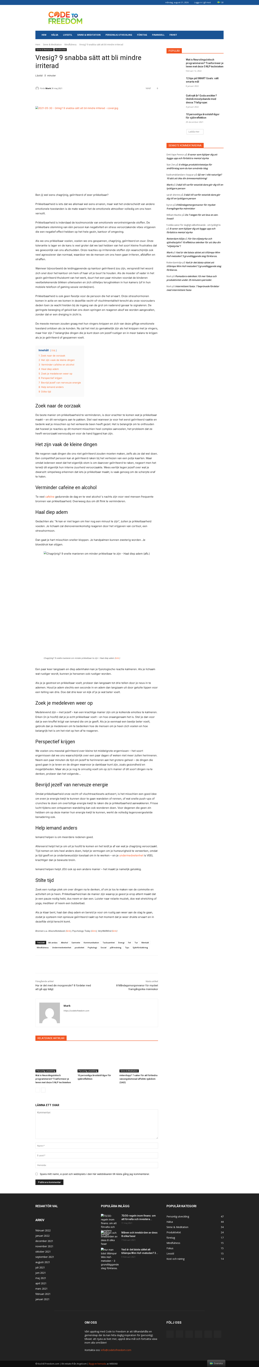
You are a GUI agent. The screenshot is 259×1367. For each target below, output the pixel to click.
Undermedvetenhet (61, 947)
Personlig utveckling (119, 34)
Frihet (173, 34)
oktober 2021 (43, 1251)
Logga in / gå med (202, 2)
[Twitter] (67, 2)
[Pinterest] (55, 2)
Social (103, 947)
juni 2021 (40, 1272)
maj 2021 (40, 1278)
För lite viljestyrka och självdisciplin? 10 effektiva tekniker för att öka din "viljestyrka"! (193, 242)
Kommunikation (91, 942)
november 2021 (44, 1246)
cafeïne (49, 496)
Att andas (52, 942)
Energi (121, 942)
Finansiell (158, 34)
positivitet (79, 947)
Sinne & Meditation (89, 34)
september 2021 (44, 1257)
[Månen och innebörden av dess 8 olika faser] (110, 1238)
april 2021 (41, 1283)
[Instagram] (44, 2)
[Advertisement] (159, 18)
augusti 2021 (42, 1262)
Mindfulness (70, 44)
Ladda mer (194, 131)
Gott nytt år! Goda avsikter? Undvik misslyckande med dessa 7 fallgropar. (201, 99)
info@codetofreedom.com (116, 1350)
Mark (48, 88)
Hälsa (54, 34)
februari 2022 (43, 1230)
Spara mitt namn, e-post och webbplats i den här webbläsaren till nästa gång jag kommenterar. (95, 1173)
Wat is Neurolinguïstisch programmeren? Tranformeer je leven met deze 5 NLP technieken (53, 1079)
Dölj (53, 350)
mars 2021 (41, 1288)
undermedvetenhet (131, 855)
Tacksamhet (109, 942)
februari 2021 (43, 1294)
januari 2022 (42, 1235)
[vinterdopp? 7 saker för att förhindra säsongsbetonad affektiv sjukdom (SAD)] (138, 1058)
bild (117, 658)
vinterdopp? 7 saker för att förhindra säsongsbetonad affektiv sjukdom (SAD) (138, 1079)
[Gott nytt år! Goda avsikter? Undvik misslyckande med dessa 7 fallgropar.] (175, 100)
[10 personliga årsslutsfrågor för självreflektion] (97, 1058)
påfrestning (115, 947)
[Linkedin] (49, 2)
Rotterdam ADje (175, 238)
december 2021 (44, 1241)
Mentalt (145, 942)
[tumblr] (61, 2)
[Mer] (125, 97)
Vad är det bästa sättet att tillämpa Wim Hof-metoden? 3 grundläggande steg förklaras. (193, 266)
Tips (127, 947)
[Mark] (37, 88)
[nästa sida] (43, 1090)
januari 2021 (42, 1299)
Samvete (76, 942)
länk (68, 931)
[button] (219, 35)
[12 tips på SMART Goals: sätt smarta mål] (175, 83)
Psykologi (92, 947)
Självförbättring (140, 947)
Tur (136, 942)
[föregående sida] (37, 1090)
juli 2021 (40, 1267)
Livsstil (67, 34)
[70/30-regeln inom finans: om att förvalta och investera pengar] (110, 1225)
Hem (44, 34)
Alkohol (64, 942)
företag (142, 34)
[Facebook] (38, 2)
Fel (129, 942)
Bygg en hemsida (97, 1363)
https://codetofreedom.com (76, 1010)
